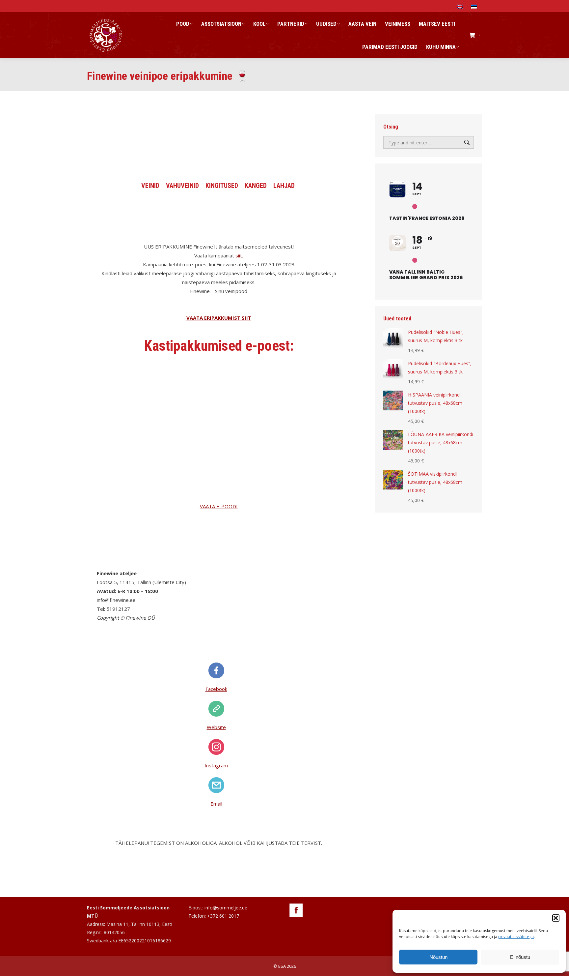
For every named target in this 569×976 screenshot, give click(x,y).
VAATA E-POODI (219, 506)
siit (238, 255)
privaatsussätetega (516, 936)
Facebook (216, 689)
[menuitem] (461, 6)
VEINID (150, 186)
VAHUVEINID (182, 186)
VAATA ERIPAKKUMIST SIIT (218, 317)
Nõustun (438, 957)
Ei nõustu (520, 957)
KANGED (256, 186)
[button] (556, 918)
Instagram (216, 765)
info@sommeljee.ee (225, 907)
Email (216, 803)
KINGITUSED (221, 186)
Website (216, 727)
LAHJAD (284, 186)
